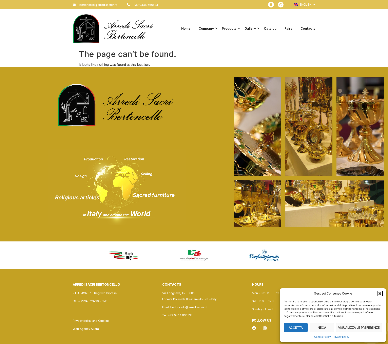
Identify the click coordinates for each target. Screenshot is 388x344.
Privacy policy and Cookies (91, 320)
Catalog (270, 28)
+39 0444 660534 (180, 315)
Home (186, 28)
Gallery (250, 28)
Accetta (296, 327)
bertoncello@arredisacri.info (189, 307)
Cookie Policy (322, 336)
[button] (380, 294)
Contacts (307, 28)
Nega (322, 327)
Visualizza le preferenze (359, 327)
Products (229, 28)
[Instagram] (281, 4)
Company (206, 28)
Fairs (288, 28)
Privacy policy (341, 336)
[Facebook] (271, 4)
